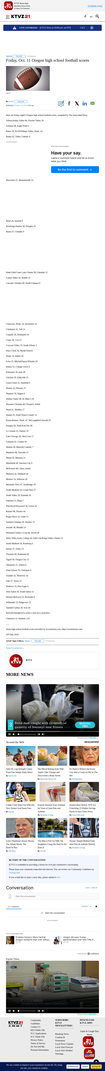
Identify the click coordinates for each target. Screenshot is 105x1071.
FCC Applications (38, 1033)
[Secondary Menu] (9, 16)
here (58, 877)
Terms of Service (38, 1043)
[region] (52, 920)
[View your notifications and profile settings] (96, 906)
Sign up (94, 887)
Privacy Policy (37, 1040)
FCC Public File (38, 1037)
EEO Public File (38, 1030)
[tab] (13, 906)
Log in (87, 887)
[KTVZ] (22, 16)
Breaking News (62, 1034)
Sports (27, 641)
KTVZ (11, 102)
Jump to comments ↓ (15, 648)
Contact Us (35, 1027)
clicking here (14, 872)
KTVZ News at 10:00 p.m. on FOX (55, 28)
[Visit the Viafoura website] (93, 953)
